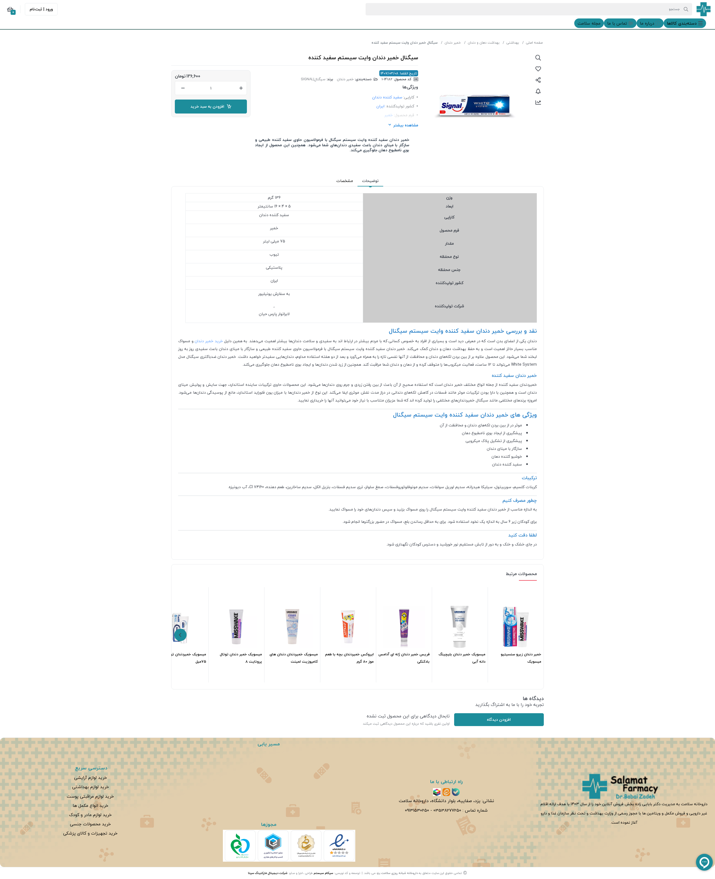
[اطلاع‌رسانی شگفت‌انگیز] (538, 91)
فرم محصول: (404, 115)
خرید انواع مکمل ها (90, 805)
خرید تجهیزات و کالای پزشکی (90, 833)
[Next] (180, 635)
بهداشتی (512, 43)
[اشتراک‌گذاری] (538, 80)
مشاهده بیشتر (405, 125)
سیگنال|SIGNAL (313, 79)
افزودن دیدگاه (499, 719)
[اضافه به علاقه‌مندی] (538, 68)
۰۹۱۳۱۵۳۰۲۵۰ (417, 810)
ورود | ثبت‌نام (41, 9)
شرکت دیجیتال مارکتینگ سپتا (267, 873)
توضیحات (370, 180)
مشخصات (344, 180)
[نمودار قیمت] (538, 102)
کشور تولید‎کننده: (400, 106)
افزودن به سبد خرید (208, 106)
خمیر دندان (453, 43)
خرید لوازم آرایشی (90, 777)
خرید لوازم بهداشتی (90, 786)
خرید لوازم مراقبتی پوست (90, 796)
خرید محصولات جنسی (90, 824)
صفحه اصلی (534, 43)
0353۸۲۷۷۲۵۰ (447, 810)
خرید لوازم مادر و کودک (90, 814)
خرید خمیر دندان (209, 340)
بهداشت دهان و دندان (483, 43)
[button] (685, 23)
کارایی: (408, 97)
